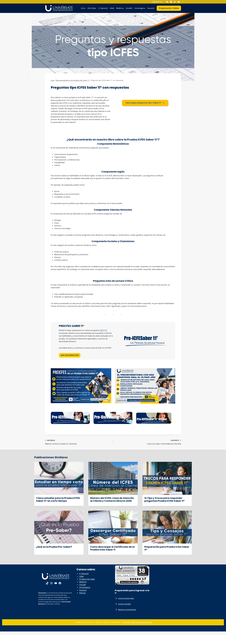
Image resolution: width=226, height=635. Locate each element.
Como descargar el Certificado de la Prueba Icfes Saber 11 (112, 548)
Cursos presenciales (126, 598)
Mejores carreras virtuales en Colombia (61, 442)
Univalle (129, 8)
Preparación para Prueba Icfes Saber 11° (166, 548)
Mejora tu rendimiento (127, 609)
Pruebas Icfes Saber (87, 579)
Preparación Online (169, 8)
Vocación (150, 8)
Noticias (82, 593)
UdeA (112, 8)
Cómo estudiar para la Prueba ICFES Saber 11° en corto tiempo (58, 499)
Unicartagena (139, 8)
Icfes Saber (91, 8)
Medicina (119, 8)
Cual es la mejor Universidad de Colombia (164, 442)
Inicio (83, 8)
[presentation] (59, 478)
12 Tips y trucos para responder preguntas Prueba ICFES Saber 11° (164, 499)
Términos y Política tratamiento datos (137, 622)
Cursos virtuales (124, 604)
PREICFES (103, 330)
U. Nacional (103, 8)
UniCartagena (84, 587)
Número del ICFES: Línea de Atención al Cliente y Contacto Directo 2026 (112, 499)
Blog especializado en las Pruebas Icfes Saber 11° (70, 84)
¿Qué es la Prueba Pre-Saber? (54, 546)
